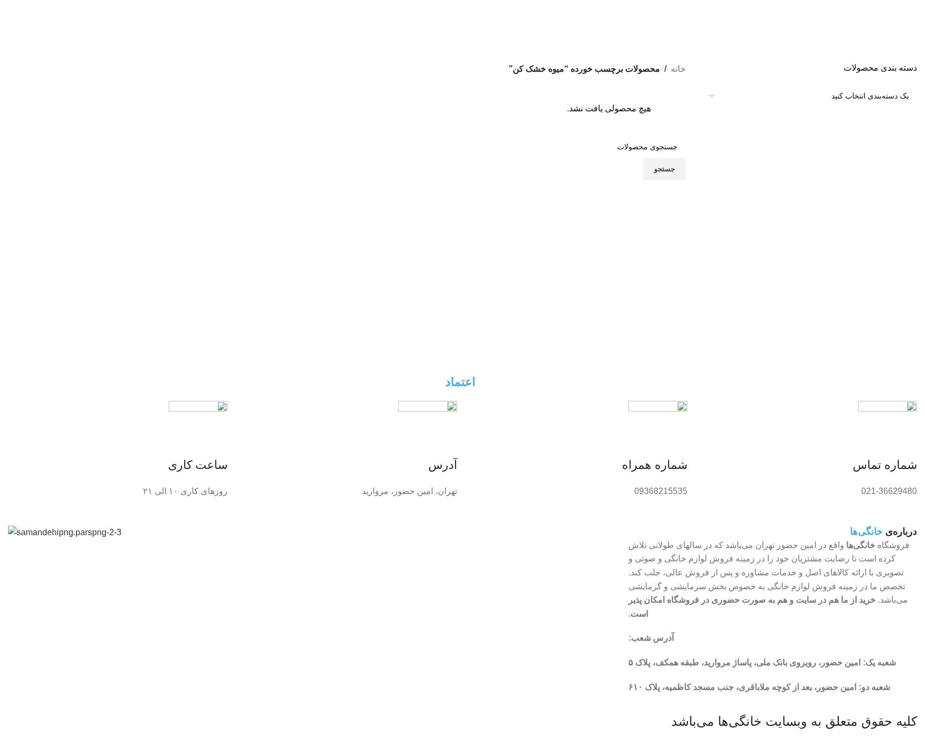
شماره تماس (885, 465)
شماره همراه (654, 465)
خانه (678, 68)
